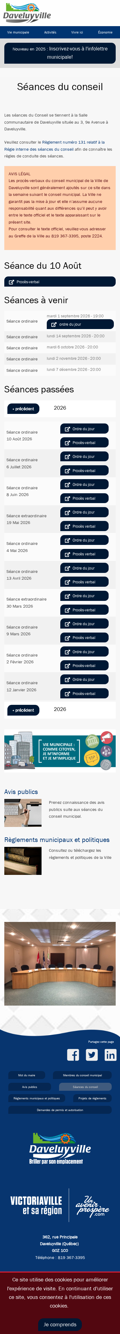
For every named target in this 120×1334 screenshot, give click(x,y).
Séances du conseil (85, 1087)
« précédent (23, 408)
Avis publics (21, 792)
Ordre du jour (70, 324)
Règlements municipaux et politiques (57, 840)
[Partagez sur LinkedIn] (110, 1054)
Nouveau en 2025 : (60, 53)
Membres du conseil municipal (82, 1075)
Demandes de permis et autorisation (60, 1110)
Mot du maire (26, 1075)
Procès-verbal (28, 281)
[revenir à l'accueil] (27, 13)
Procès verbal (84, 498)
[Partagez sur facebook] (73, 1054)
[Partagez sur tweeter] (92, 1054)
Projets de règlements (92, 1098)
